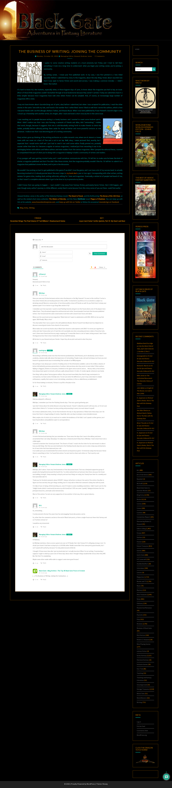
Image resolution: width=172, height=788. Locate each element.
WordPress (91, 784)
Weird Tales (141, 693)
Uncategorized (142, 685)
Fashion (139, 537)
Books (139, 499)
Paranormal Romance (144, 608)
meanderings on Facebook (109, 202)
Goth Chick (140, 555)
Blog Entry (24, 208)
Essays (139, 533)
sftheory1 (42, 274)
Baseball (140, 479)
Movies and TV (141, 581)
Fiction (139, 542)
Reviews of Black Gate (144, 628)
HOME (137, 49)
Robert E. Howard (143, 640)
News (138, 599)
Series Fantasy (141, 656)
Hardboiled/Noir (142, 564)
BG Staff (139, 483)
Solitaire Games (142, 664)
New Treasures (142, 595)
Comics (139, 504)
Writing (32, 208)
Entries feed (141, 726)
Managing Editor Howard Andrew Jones (76, 56)
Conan (139, 508)
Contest (139, 513)
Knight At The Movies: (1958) (145, 390)
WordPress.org (142, 735)
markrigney (42, 350)
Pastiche (140, 615)
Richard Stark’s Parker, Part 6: (145, 415)
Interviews (140, 568)
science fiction (142, 651)
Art (138, 470)
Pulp (138, 619)
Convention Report (143, 517)
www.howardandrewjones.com (43, 202)
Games (139, 551)
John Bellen (141, 388)
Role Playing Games (143, 644)
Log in (139, 722)
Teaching (140, 673)
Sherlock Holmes (142, 660)
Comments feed (142, 731)
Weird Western (142, 698)
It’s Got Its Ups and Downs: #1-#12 (145, 358)
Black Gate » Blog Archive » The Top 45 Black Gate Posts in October (62, 571)
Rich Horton (141, 635)
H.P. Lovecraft (141, 559)
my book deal (72, 173)
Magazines (140, 577)
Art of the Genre (142, 475)
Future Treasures (142, 546)
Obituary (140, 603)
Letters (139, 572)
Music (139, 586)
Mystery (139, 590)
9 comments (100, 56)
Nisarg (105, 784)
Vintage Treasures (143, 689)
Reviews (139, 624)
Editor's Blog (141, 529)
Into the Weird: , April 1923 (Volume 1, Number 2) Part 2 (145, 348)
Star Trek (140, 669)
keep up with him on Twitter (70, 202)
